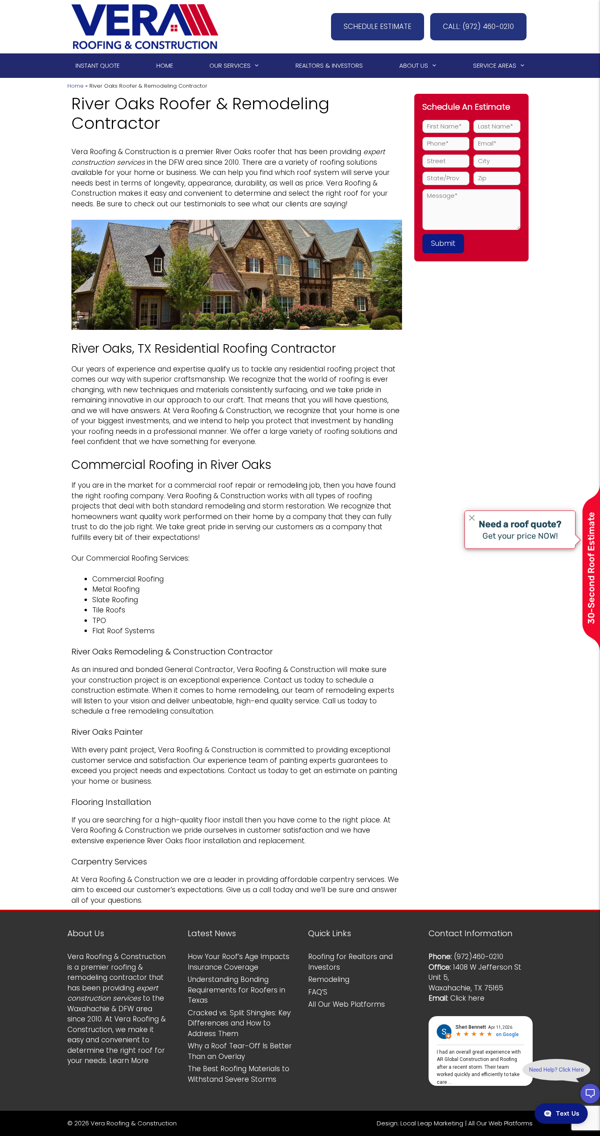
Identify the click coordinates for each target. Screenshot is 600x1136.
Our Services (230, 65)
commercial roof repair (215, 485)
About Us (413, 65)
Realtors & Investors (329, 65)
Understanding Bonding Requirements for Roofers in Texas (236, 990)
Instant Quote (98, 65)
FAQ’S (317, 992)
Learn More (129, 1060)
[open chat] (590, 1093)
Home (164, 65)
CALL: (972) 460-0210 (478, 26)
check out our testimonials (180, 204)
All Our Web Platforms (346, 1004)
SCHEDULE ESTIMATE (377, 26)
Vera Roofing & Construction (120, 152)
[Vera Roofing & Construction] (144, 26)
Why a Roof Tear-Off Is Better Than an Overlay (240, 1051)
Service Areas (494, 65)
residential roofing (320, 369)
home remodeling (247, 690)
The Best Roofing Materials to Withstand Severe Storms (238, 1074)
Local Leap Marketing (431, 1123)
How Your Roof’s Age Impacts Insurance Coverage (238, 962)
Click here (467, 998)
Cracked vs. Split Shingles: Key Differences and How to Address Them (239, 1023)
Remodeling (328, 979)
